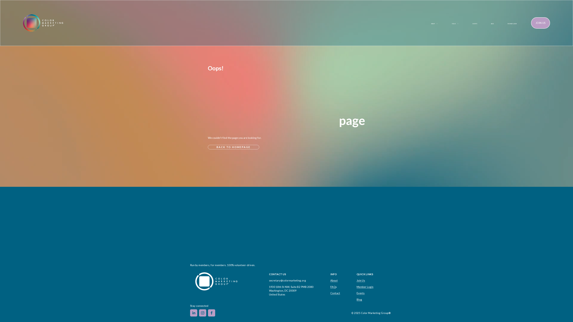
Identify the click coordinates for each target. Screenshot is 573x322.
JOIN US (540, 22)
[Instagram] (202, 312)
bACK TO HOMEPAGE (233, 147)
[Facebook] (211, 312)
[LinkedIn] (193, 312)
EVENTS (474, 23)
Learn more (238, 312)
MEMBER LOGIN (512, 23)
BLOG (492, 23)
